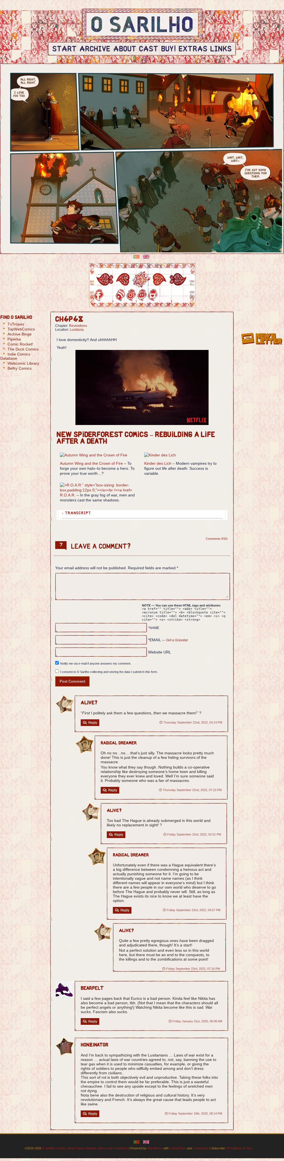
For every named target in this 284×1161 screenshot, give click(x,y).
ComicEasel (201, 1148)
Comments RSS (216, 538)
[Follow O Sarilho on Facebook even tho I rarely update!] (99, 295)
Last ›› (178, 279)
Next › (160, 279)
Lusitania (77, 330)
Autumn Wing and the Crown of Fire (91, 463)
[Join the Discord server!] (164, 295)
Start (64, 49)
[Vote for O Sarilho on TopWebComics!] (261, 321)
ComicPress (177, 1148)
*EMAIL (168, 640)
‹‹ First (105, 279)
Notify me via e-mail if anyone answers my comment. (95, 663)
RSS (230, 1148)
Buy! (168, 49)
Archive (94, 49)
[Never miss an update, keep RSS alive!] (120, 295)
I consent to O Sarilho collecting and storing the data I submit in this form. (109, 671)
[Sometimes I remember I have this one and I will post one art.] (110, 295)
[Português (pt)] (136, 58)
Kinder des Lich (157, 463)
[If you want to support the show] (153, 295)
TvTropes (15, 324)
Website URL (159, 652)
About (124, 49)
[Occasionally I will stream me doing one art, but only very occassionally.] (142, 295)
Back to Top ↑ (244, 1148)
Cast (148, 49)
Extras (193, 49)
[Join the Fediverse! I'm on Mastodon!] (174, 295)
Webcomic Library (23, 363)
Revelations (78, 326)
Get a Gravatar (177, 640)
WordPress (155, 1148)
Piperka (14, 339)
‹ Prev (123, 279)
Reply (92, 723)
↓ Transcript (76, 513)
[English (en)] (146, 58)
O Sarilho (142, 26)
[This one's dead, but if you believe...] (131, 295)
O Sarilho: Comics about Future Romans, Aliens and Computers (85, 1148)
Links (221, 49)
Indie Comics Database (15, 356)
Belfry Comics (19, 368)
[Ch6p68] (141, 279)
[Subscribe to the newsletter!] (261, 346)
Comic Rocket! (20, 344)
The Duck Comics (23, 349)
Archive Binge (19, 334)
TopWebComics (21, 329)
